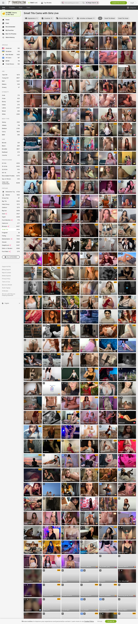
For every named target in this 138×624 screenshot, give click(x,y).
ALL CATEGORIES (12, 257)
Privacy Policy (6, 278)
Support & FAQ (6, 266)
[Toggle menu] (3, 2)
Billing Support (6, 269)
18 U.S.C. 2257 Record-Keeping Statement (8, 294)
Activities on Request (86, 18)
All (100, 18)
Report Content (6, 272)
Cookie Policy (89, 621)
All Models (5, 291)
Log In (132, 3)
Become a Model (7, 285)
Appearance (32, 18)
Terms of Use (6, 282)
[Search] (83, 2)
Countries (47, 18)
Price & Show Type (65, 18)
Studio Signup (6, 288)
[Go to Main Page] (16, 2)
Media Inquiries (6, 275)
